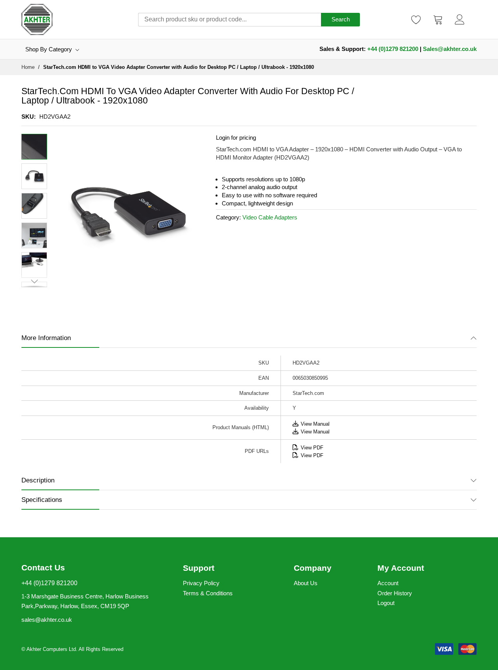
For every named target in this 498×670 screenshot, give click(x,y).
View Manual (315, 424)
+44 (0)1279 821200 (392, 49)
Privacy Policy (201, 583)
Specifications (41, 499)
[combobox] (229, 19)
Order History (394, 593)
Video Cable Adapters (269, 217)
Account (387, 583)
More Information (46, 338)
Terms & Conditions (208, 593)
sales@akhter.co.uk (46, 619)
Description (37, 480)
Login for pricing (236, 137)
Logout (386, 603)
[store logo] (37, 19)
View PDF (312, 448)
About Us (305, 583)
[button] (34, 176)
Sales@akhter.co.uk (450, 49)
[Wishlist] (416, 19)
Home (28, 67)
